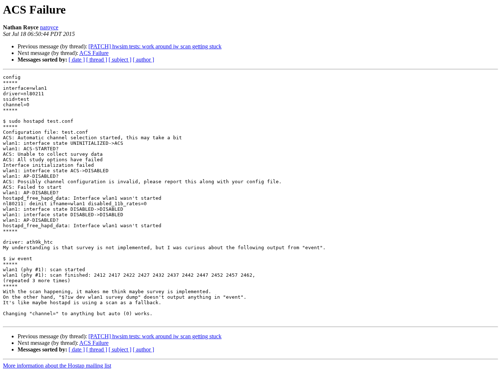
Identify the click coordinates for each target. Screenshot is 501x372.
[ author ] (143, 59)
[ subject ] (120, 59)
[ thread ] (96, 59)
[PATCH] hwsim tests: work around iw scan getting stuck (155, 46)
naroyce (49, 27)
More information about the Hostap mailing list (57, 365)
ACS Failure (94, 53)
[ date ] (77, 59)
